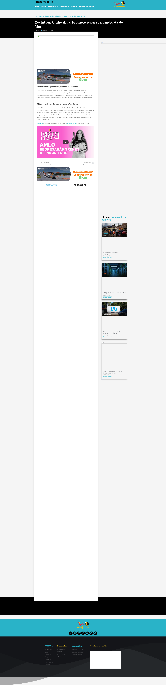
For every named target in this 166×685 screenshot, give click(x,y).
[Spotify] (49, 2)
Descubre (40, 123)
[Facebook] (36, 2)
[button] (75, 185)
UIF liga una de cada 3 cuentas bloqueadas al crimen (112, 372)
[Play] (66, 142)
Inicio (37, 6)
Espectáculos (64, 6)
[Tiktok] (41, 2)
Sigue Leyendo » (107, 257)
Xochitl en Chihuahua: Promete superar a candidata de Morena (65, 16)
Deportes (74, 6)
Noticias (43, 6)
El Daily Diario (71, 123)
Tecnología (90, 6)
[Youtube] (44, 2)
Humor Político (53, 6)
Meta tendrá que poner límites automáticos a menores (112, 332)
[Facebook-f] (70, 633)
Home (36, 16)
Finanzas (82, 6)
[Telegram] (46, 2)
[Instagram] (38, 2)
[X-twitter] (52, 2)
